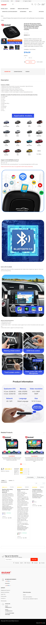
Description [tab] (7, 71)
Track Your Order (6, 1)
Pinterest (28, 562)
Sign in (30, 1)
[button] (27, 35)
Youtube (43, 562)
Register (26, 1)
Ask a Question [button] (31, 477)
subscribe (34, 559)
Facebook (17, 562)
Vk (22, 562)
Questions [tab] (11, 480)
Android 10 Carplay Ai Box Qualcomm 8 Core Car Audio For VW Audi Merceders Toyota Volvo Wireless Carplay (7, 508)
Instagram (35, 562)
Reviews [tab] (27, 71)
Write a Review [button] (41, 477)
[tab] (18, 72)
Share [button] (5, 516)
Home (2, 16)
